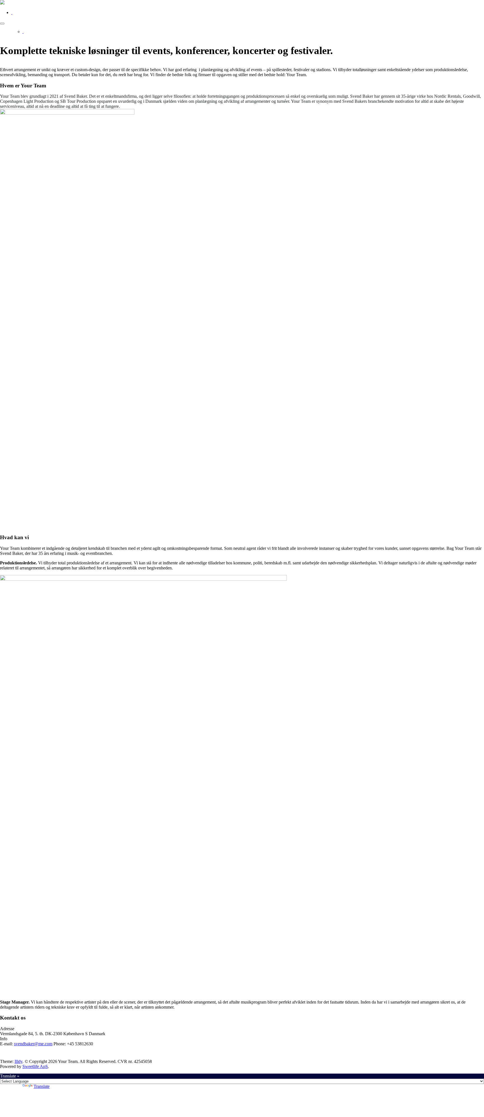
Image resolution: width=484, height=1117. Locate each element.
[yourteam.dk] (2, 3)
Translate (42, 1086)
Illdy (18, 1061)
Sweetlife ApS (35, 1066)
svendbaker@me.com (33, 1043)
